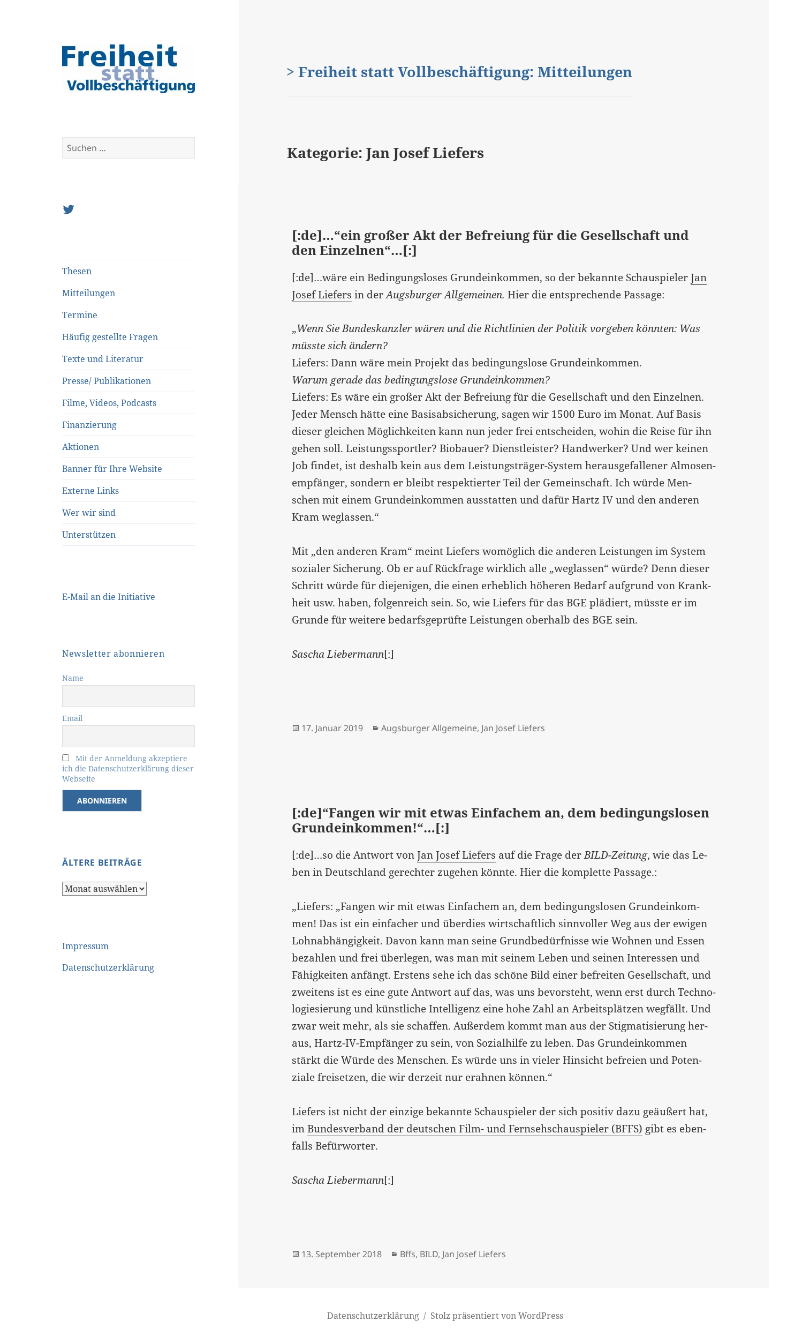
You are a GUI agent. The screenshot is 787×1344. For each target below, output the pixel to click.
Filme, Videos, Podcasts (109, 403)
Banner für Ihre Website (112, 469)
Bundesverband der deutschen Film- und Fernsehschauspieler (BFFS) (474, 1129)
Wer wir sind (89, 513)
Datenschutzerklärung (108, 967)
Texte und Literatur (102, 359)
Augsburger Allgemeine (429, 728)
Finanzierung (89, 425)
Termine (79, 315)
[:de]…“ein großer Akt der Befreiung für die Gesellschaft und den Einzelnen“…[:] (490, 242)
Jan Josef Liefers (513, 728)
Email (72, 718)
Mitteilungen (88, 293)
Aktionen (80, 447)
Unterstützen (89, 534)
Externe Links (90, 491)
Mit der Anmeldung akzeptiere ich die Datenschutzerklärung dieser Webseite (128, 768)
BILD (429, 1254)
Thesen (77, 271)
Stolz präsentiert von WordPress (496, 1316)
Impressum (85, 946)
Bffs (407, 1254)
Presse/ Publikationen (106, 381)
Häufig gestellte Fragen (110, 337)
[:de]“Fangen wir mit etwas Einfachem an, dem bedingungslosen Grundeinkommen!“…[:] (500, 820)
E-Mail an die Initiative (108, 597)
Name (73, 678)
